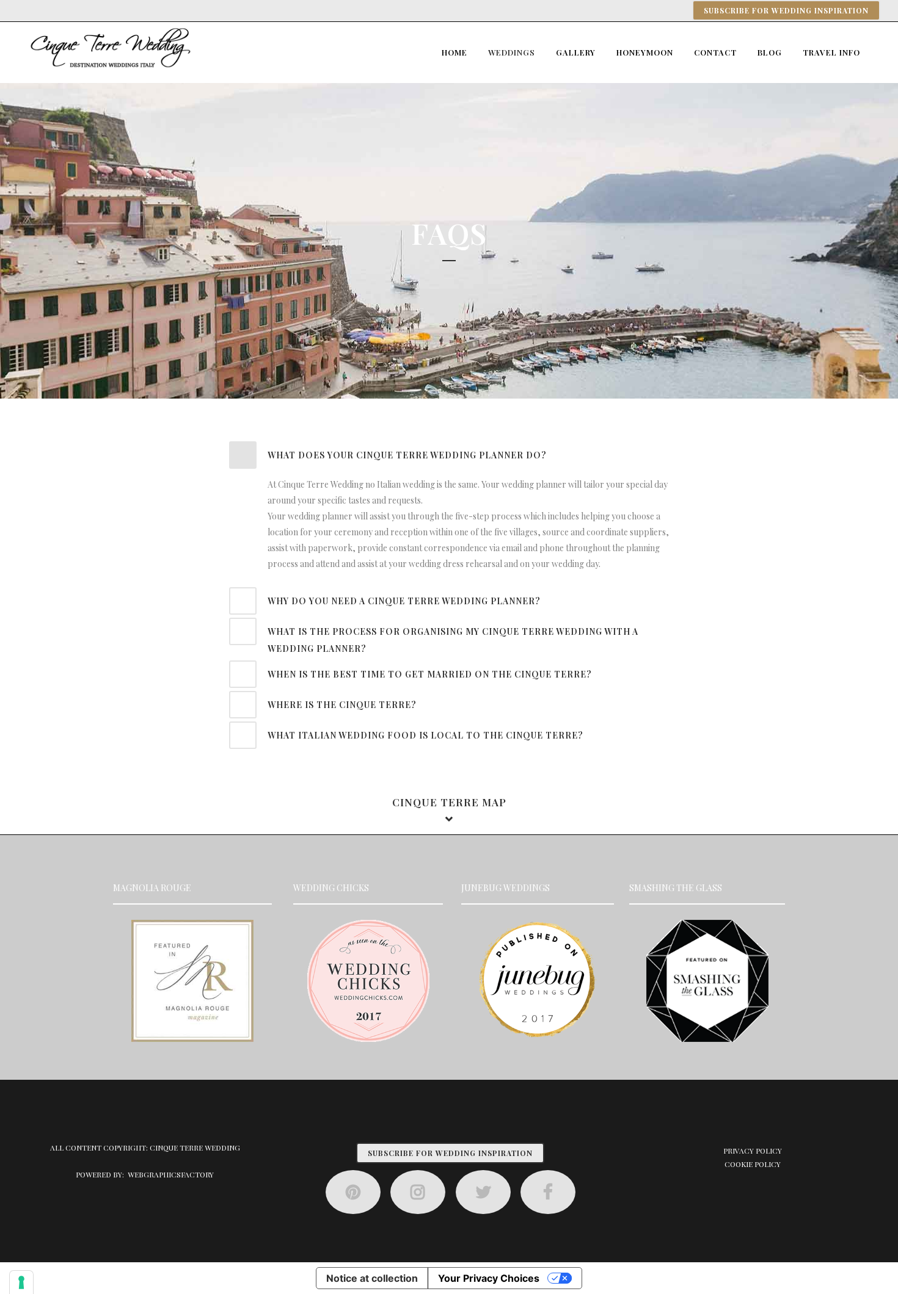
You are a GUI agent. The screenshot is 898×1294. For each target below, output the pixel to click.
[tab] (449, 455)
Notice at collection (372, 1278)
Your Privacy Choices (488, 1278)
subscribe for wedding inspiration (450, 1153)
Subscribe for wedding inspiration (786, 10)
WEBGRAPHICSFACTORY (171, 1174)
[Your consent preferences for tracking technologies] (21, 1282)
